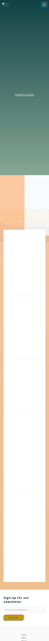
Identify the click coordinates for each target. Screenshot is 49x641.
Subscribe (13, 618)
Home (23, 635)
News (23, 638)
